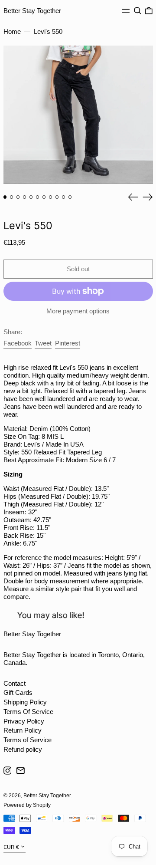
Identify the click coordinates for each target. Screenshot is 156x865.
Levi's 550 (48, 31)
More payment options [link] (78, 311)
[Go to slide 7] (44, 197)
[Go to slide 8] (50, 197)
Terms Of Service (28, 711)
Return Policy (22, 730)
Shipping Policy (25, 702)
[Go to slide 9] (57, 197)
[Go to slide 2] (11, 197)
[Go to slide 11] (70, 197)
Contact (14, 683)
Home (12, 31)
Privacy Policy (23, 721)
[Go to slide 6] (37, 197)
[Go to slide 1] (5, 197)
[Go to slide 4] (24, 197)
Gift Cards (17, 692)
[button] (137, 10)
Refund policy (22, 749)
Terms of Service (27, 739)
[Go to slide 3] (18, 197)
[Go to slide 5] (31, 197)
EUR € (11, 847)
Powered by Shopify (27, 805)
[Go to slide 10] (63, 197)
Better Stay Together (32, 10)
